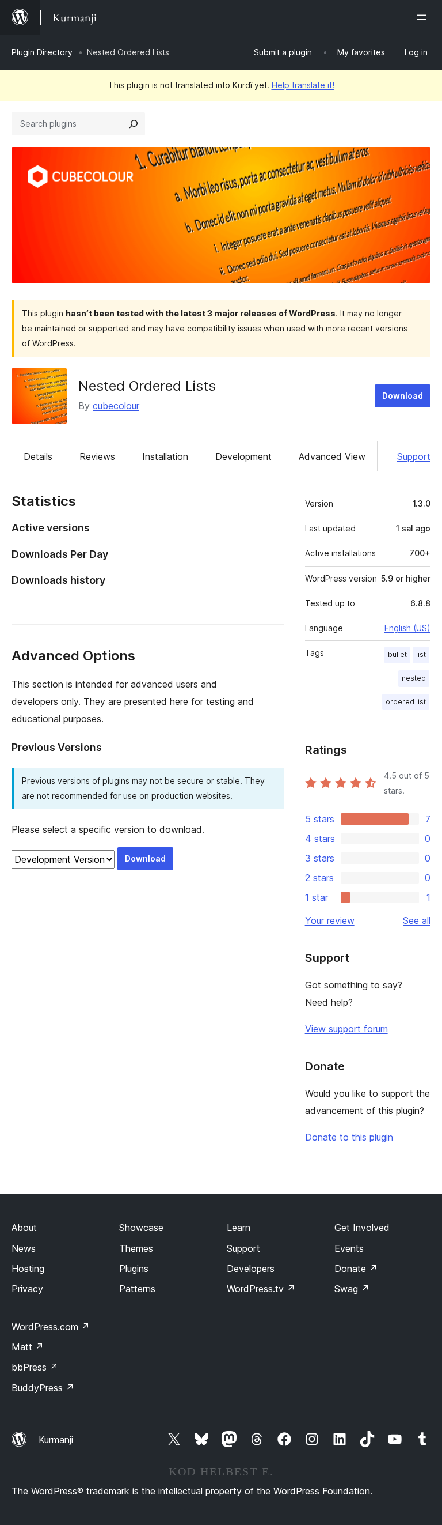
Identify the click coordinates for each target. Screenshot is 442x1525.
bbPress (35, 1367)
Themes (136, 1248)
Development (243, 456)
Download (402, 396)
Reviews (97, 456)
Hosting (28, 1268)
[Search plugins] (133, 123)
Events (349, 1248)
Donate (356, 1268)
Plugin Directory (42, 52)
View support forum (346, 1029)
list (421, 654)
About (24, 1227)
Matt (28, 1347)
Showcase (141, 1227)
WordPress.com (51, 1327)
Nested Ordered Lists (147, 386)
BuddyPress (43, 1388)
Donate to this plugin (349, 1137)
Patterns (137, 1288)
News (24, 1248)
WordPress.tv (261, 1288)
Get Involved (362, 1227)
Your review (330, 920)
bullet (397, 654)
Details (38, 456)
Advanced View (332, 456)
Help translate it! (303, 85)
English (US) (407, 628)
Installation (165, 456)
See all (416, 920)
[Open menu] (423, 17)
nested (414, 678)
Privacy (27, 1288)
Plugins (133, 1268)
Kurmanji (56, 1439)
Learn (238, 1227)
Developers (251, 1268)
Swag (351, 1288)
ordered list (406, 701)
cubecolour (116, 406)
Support (413, 456)
